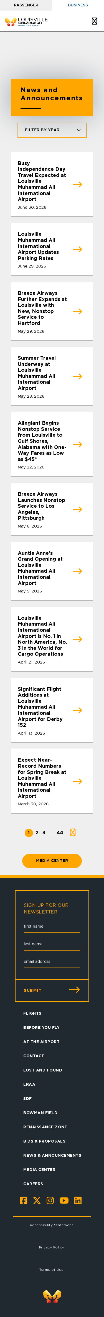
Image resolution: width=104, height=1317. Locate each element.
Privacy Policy (51, 1247)
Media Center (52, 860)
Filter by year (42, 130)
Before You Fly (41, 1027)
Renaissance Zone (45, 1127)
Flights (32, 1013)
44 (60, 832)
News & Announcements (52, 1155)
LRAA (29, 1084)
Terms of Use (51, 1269)
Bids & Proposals (44, 1141)
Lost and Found (42, 1070)
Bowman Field (40, 1113)
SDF (27, 1098)
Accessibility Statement (51, 1225)
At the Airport (41, 1041)
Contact (33, 1056)
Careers (33, 1184)
